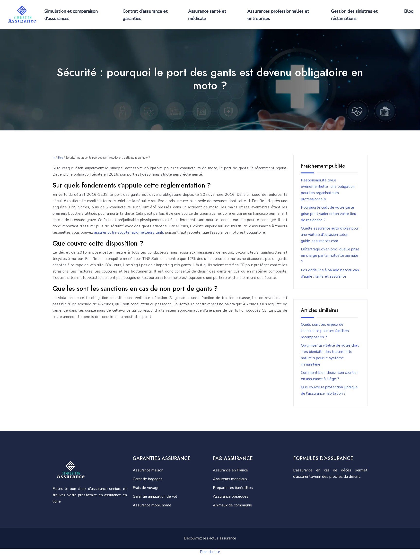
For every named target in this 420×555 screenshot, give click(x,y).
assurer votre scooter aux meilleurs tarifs (129, 232)
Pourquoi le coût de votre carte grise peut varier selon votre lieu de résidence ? (328, 214)
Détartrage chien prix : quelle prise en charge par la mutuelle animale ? (330, 256)
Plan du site (210, 552)
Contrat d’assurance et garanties (145, 14)
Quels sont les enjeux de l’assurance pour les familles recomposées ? (325, 331)
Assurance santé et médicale (207, 14)
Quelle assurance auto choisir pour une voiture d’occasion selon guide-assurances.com (330, 235)
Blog (409, 11)
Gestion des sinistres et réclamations (354, 14)
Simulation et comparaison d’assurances (71, 14)
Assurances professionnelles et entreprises (278, 14)
